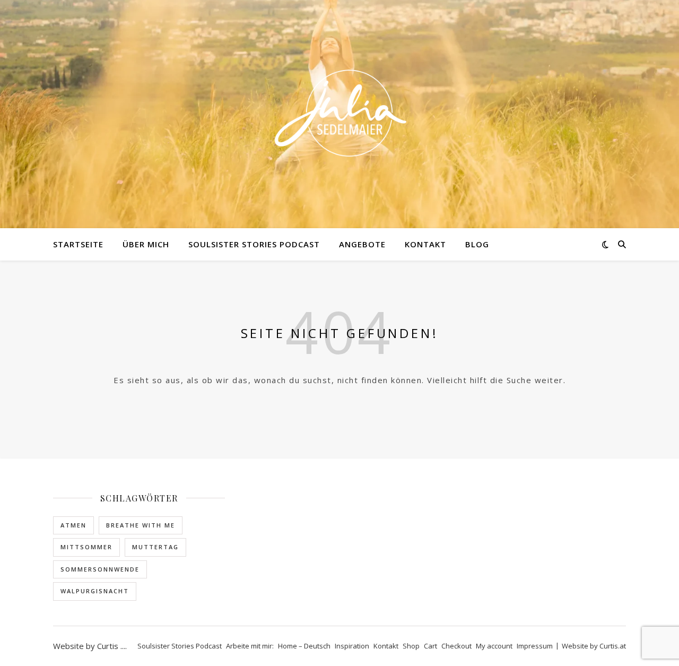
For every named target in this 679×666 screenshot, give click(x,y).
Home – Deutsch (304, 646)
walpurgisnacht (94, 591)
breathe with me (140, 525)
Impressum (535, 646)
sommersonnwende (100, 569)
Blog (477, 244)
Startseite (78, 244)
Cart (430, 646)
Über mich (146, 244)
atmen (73, 525)
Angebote (362, 244)
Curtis (107, 646)
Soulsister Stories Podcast (254, 244)
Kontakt (425, 244)
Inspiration (352, 646)
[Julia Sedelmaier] (339, 114)
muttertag (155, 547)
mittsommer (86, 547)
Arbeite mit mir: (250, 646)
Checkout (456, 646)
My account (494, 646)
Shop (411, 646)
